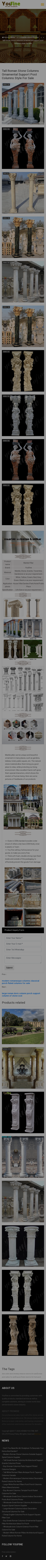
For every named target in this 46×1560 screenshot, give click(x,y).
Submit (9, 61)
